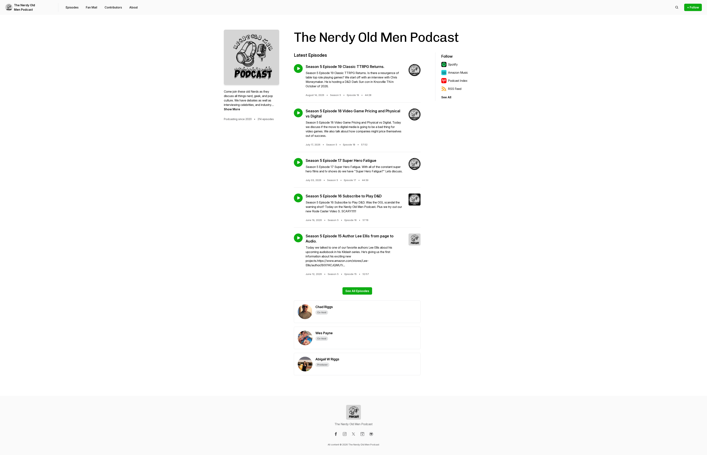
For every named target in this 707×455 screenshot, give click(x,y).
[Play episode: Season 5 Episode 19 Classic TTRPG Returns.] (298, 68)
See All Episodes (357, 291)
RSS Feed (454, 89)
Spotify (453, 64)
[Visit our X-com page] (353, 434)
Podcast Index (457, 80)
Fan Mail (91, 7)
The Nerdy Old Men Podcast (24, 7)
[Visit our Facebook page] (336, 434)
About (133, 7)
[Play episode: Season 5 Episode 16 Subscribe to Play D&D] (298, 198)
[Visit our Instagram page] (345, 434)
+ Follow (693, 7)
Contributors (113, 7)
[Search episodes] (676, 7)
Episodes (72, 7)
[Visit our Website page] (362, 434)
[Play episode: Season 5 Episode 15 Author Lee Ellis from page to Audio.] (298, 237)
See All (446, 97)
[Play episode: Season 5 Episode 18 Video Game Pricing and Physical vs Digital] (298, 112)
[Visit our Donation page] (371, 434)
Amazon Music (458, 72)
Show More (232, 109)
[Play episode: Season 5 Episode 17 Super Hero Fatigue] (298, 162)
